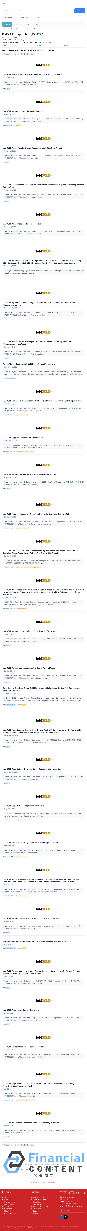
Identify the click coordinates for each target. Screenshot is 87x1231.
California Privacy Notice (62, 1226)
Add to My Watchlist (45, 42)
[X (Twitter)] (35, 1176)
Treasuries (37, 29)
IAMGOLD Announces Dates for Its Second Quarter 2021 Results (31, 918)
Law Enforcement (25, 528)
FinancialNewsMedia (10, 378)
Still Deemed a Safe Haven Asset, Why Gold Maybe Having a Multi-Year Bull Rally (37, 941)
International (28, 29)
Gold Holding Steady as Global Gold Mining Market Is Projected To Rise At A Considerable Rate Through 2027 (41, 689)
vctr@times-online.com (73, 1206)
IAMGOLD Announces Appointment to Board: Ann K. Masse (29, 668)
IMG (39, 34)
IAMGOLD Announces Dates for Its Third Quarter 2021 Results (30, 631)
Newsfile (7, 88)
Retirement (18, 125)
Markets (7, 24)
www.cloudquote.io (59, 1165)
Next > (32, 54)
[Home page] (72, 1192)
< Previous (6, 54)
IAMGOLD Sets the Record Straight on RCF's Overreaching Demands (32, 74)
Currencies (19, 29)
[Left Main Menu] (4, 3)
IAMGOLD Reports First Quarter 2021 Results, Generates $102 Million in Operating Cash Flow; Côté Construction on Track (41, 1084)
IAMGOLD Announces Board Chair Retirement (23, 111)
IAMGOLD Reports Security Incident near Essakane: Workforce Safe (32, 769)
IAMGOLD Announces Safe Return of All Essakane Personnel (29, 474)
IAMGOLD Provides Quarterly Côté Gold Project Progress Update (31, 842)
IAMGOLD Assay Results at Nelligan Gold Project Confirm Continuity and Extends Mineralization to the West (38, 343)
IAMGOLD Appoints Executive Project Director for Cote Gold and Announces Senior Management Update (39, 303)
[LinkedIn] (46, 1176)
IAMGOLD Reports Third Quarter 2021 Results (23, 437)
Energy (32, 451)
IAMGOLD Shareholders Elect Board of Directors (24, 1047)
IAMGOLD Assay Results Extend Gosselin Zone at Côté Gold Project (32, 148)
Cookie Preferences (74, 1226)
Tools (36, 24)
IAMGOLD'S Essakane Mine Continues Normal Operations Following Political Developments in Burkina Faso (43, 186)
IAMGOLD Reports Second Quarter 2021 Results (24, 806)
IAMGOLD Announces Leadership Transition (22, 224)
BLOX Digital (31, 1228)
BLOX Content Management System (16, 1228)
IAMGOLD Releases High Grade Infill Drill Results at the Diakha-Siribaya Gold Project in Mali (42, 401)
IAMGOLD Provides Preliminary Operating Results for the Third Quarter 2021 (36, 514)
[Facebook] (41, 1176)
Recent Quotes (8, 17)
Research (65, 46)
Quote (15, 46)
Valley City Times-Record (16, 1226)
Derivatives (18, 1100)
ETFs (27, 24)
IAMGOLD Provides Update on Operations (21, 1010)
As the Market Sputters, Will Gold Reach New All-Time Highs (29, 364)
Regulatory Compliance (21, 414)
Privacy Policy (49, 1169)
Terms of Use (44, 1226)
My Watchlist (24, 17)
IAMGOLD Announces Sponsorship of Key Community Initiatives (31, 1123)
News (12, 29)
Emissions (27, 451)
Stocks (18, 24)
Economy (24, 704)
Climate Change (20, 451)
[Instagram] (51, 1176)
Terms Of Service (64, 1169)
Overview (7, 29)
